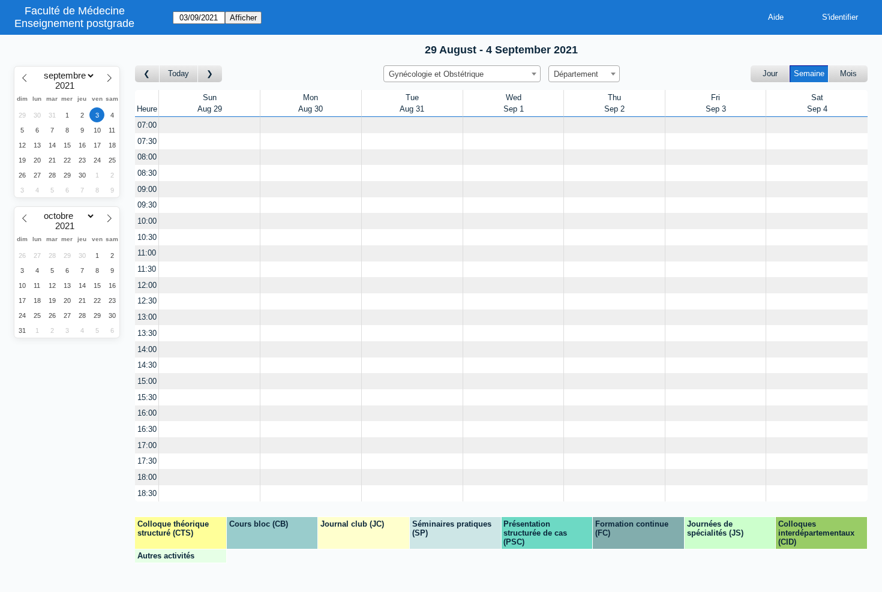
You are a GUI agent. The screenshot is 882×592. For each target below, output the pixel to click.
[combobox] (462, 73)
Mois (848, 73)
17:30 (147, 460)
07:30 (147, 141)
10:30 (147, 237)
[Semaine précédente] (147, 74)
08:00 (147, 156)
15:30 (147, 397)
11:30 (146, 269)
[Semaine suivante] (210, 74)
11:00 (146, 252)
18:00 (147, 477)
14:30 (147, 364)
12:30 (147, 300)
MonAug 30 (310, 103)
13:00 (147, 316)
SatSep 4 (817, 103)
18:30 (147, 493)
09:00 (147, 189)
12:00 (147, 285)
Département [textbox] (576, 74)
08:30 (147, 173)
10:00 (147, 221)
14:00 (147, 349)
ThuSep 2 (614, 103)
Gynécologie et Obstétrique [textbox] (436, 74)
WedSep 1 (513, 103)
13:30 (147, 333)
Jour (770, 73)
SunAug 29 (209, 103)
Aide (776, 17)
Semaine (809, 73)
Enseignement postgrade (74, 23)
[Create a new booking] (209, 125)
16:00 (147, 412)
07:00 (147, 125)
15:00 (147, 381)
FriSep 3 (716, 103)
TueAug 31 (412, 103)
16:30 (147, 429)
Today (178, 73)
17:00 (147, 445)
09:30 (147, 204)
